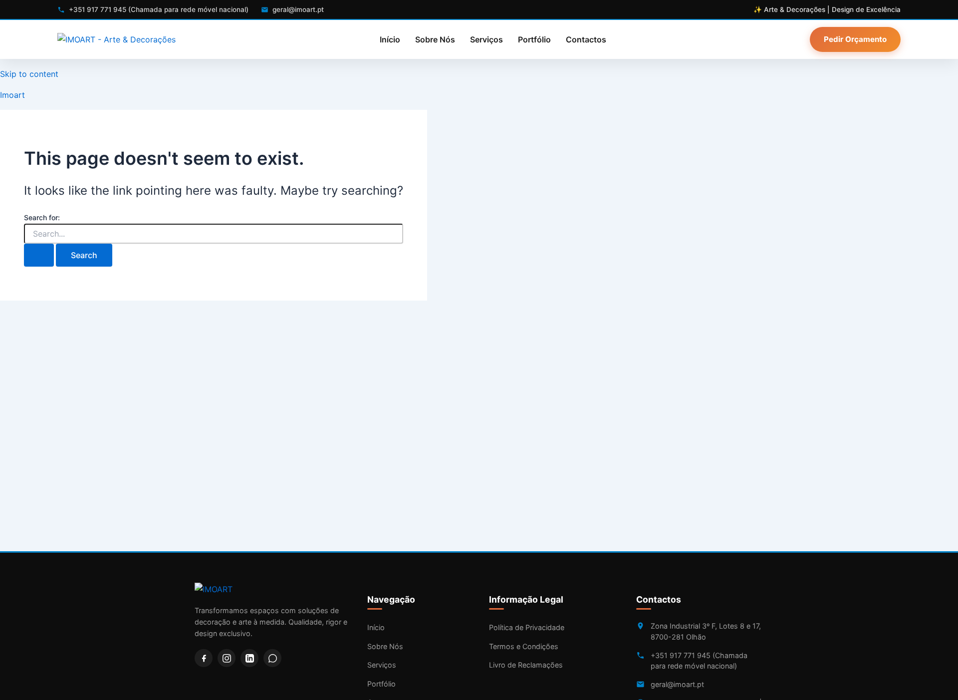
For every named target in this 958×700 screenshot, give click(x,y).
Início (390, 39)
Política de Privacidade (526, 627)
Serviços (486, 39)
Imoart (12, 95)
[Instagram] (227, 658)
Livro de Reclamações (526, 665)
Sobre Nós (435, 39)
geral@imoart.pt (677, 684)
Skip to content (29, 74)
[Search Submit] (39, 255)
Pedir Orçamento (855, 39)
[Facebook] (204, 658)
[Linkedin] (249, 658)
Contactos (586, 39)
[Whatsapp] (272, 658)
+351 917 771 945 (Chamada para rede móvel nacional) (699, 661)
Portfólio (534, 39)
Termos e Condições (523, 646)
